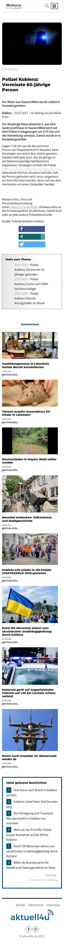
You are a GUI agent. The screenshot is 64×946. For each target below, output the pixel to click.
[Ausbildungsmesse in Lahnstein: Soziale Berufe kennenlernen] (30, 345)
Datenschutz (35, 905)
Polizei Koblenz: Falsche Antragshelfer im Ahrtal (30, 298)
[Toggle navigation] (54, 6)
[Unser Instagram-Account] (35, 929)
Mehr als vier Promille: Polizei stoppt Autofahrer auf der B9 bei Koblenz (28, 835)
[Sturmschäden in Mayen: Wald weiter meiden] (30, 440)
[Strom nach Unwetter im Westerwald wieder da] (30, 729)
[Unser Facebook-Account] (28, 929)
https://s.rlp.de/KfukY (24, 207)
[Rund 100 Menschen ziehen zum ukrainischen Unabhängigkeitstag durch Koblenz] (30, 604)
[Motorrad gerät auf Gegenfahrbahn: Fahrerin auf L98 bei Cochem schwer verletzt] (30, 666)
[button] (32, 229)
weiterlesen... (10, 374)
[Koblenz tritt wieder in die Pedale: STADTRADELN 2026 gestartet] (30, 549)
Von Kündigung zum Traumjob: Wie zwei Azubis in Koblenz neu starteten (30, 818)
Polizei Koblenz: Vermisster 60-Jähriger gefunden (30, 269)
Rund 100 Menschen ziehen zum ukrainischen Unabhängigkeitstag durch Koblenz (32, 851)
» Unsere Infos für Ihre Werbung (44, 880)
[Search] (46, 7)
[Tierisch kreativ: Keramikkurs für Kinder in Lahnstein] (30, 393)
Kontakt (20, 905)
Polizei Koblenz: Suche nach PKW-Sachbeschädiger (31, 284)
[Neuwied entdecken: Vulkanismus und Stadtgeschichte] (30, 493)
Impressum (53, 905)
